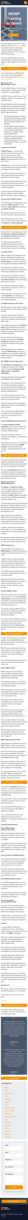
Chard (6, 1090)
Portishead (8, 1134)
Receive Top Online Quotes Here (14, 633)
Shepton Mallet (9, 1093)
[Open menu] (25, 2)
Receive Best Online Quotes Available (14, 455)
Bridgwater (8, 1099)
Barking (3, 1000)
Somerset (7, 1122)
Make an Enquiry (14, 1201)
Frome (7, 1104)
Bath (6, 1119)
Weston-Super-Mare (10, 1116)
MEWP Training (17, 45)
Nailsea (7, 1128)
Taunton (7, 1102)
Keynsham (8, 1125)
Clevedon (7, 1131)
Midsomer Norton (9, 1107)
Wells (6, 1096)
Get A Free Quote (14, 1078)
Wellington (8, 1113)
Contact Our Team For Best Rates (14, 227)
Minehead (7, 1136)
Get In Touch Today (14, 68)
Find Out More (14, 782)
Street (6, 1087)
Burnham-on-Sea (9, 1110)
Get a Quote (14, 35)
